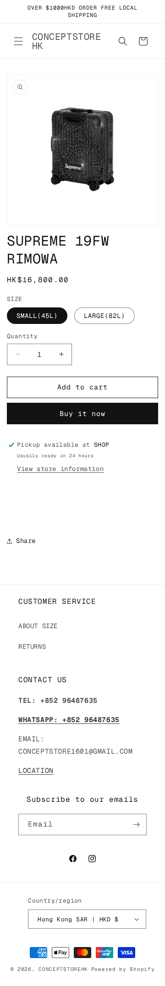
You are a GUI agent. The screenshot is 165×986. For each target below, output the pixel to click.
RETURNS (32, 646)
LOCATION (36, 770)
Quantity (22, 336)
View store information (60, 469)
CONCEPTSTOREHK (63, 969)
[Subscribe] (136, 824)
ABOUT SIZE (38, 626)
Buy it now (82, 413)
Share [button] (26, 541)
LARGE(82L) (104, 316)
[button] (18, 41)
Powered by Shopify (123, 969)
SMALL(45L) (37, 316)
